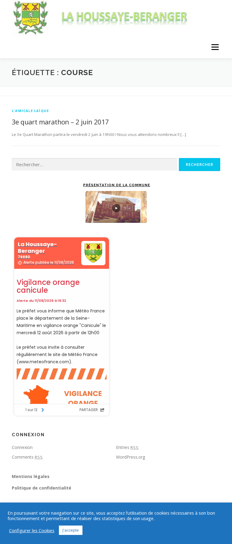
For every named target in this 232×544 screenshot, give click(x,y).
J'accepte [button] (71, 530)
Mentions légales (31, 476)
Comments (27, 457)
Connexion (22, 447)
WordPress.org (130, 457)
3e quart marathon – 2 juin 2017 (60, 121)
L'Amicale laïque (30, 110)
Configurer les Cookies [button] (31, 530)
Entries (127, 447)
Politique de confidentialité (41, 488)
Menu (215, 47)
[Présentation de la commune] (116, 207)
